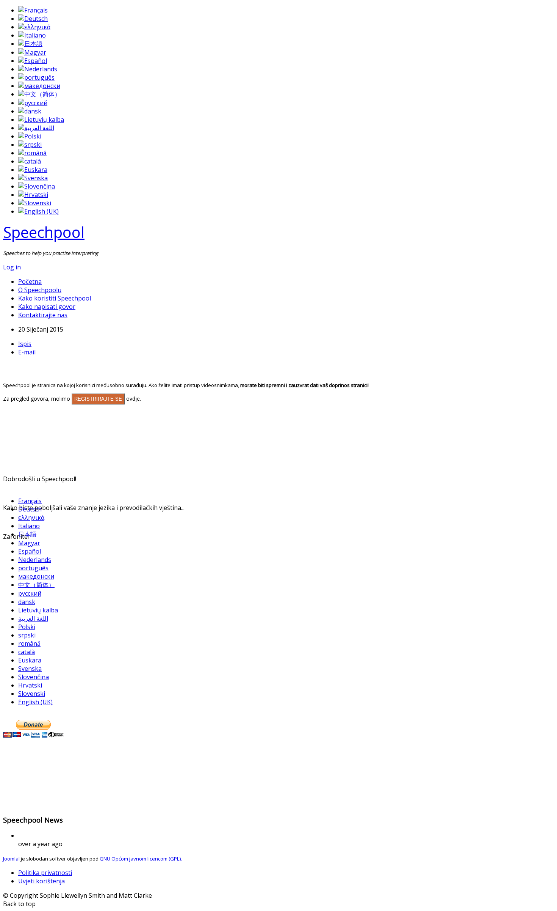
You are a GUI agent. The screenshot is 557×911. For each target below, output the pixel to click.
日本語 (27, 534)
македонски (36, 576)
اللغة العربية (33, 618)
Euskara (29, 660)
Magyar (29, 543)
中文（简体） (36, 585)
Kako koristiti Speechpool (54, 298)
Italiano (29, 526)
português (33, 568)
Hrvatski (30, 685)
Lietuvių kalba (38, 610)
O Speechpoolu (39, 290)
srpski (27, 635)
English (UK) (35, 702)
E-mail (27, 352)
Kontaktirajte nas (42, 315)
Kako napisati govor (46, 306)
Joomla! (11, 858)
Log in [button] (12, 267)
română (29, 643)
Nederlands (34, 559)
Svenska (30, 668)
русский (29, 593)
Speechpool (43, 232)
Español (29, 551)
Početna (30, 281)
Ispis (24, 344)
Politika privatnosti (45, 873)
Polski (26, 627)
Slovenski (31, 693)
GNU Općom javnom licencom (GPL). (141, 858)
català (26, 652)
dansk (26, 602)
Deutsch (30, 509)
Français (30, 501)
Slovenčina (33, 677)
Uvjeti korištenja (41, 881)
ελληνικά (31, 517)
